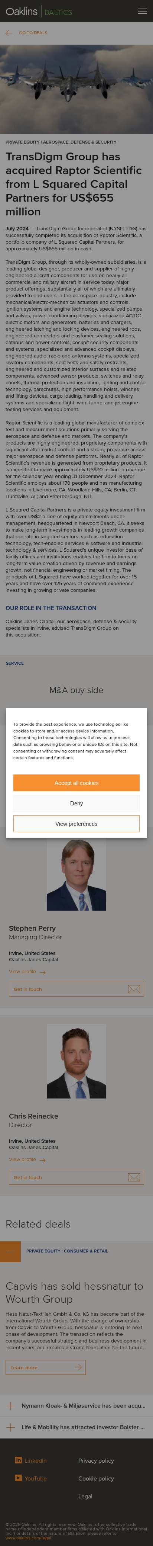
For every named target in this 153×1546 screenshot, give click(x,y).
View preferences (76, 824)
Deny (76, 803)
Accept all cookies (77, 783)
